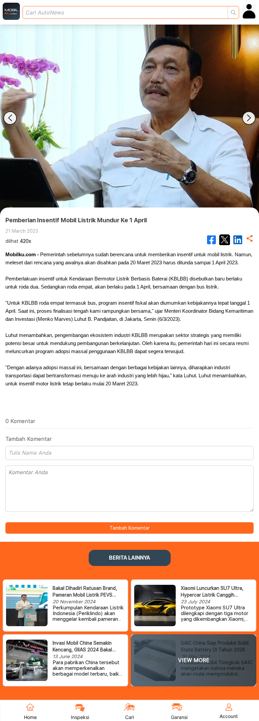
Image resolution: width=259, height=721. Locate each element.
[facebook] (211, 239)
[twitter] (224, 239)
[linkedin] (238, 239)
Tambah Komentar (130, 528)
